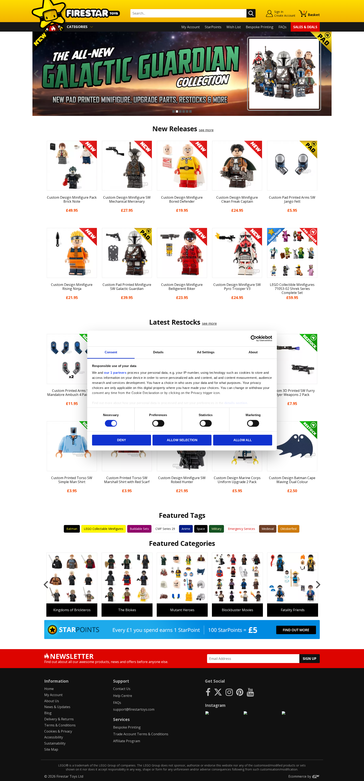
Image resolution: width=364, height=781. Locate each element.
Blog (48, 713)
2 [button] (177, 111)
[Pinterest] (239, 692)
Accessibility (53, 737)
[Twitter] (218, 692)
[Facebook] (208, 692)
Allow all (242, 440)
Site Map (51, 749)
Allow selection (182, 440)
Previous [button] (36, 74)
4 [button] (183, 111)
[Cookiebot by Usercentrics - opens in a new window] (253, 338)
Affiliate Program (126, 741)
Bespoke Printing (259, 27)
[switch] (158, 423)
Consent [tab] (111, 352)
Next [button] (328, 74)
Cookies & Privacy (58, 731)
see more (206, 130)
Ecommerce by (300, 776)
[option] (182, 74)
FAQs (282, 27)
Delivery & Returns (59, 719)
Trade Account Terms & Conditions (140, 734)
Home (49, 688)
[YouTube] (250, 692)
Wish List (233, 27)
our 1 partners (115, 372)
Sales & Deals (305, 27)
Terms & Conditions (60, 725)
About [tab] (253, 352)
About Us (51, 701)
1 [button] (173, 111)
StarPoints (213, 27)
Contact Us (121, 688)
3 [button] (180, 111)
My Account (190, 27)
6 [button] (190, 111)
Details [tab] (158, 352)
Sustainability (55, 743)
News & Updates (57, 707)
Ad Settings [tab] (205, 352)
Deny (121, 440)
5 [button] (187, 111)
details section (235, 403)
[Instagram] (229, 692)
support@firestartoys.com (133, 709)
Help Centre (122, 695)
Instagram (215, 705)
